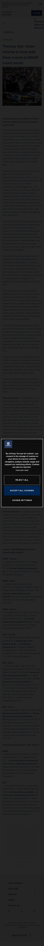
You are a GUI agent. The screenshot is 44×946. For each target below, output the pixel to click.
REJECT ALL (22, 480)
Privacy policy (20, 470)
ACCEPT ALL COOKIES (22, 490)
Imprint (26, 470)
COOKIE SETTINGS (22, 500)
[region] (22, 473)
